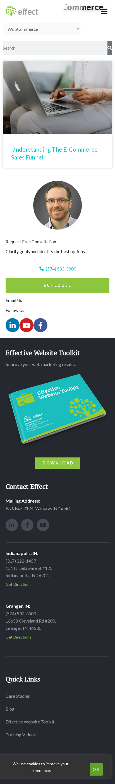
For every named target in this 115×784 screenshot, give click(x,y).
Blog (10, 708)
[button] (104, 11)
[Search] (109, 48)
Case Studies (18, 696)
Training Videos (21, 734)
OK (96, 769)
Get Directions (19, 584)
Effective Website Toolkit (30, 721)
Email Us (14, 300)
